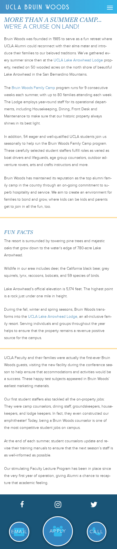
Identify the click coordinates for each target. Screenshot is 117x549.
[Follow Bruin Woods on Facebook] (22, 504)
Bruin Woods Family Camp (33, 88)
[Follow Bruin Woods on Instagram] (58, 503)
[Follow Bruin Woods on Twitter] (93, 503)
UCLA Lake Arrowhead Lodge (78, 60)
